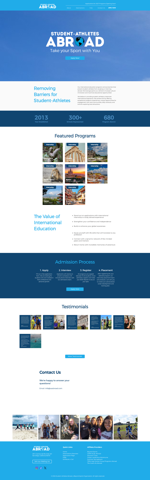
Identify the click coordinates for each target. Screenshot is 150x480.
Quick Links (67, 447)
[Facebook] (41, 468)
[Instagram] (36, 468)
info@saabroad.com (53, 388)
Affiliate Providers (94, 447)
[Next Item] (135, 427)
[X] (45, 468)
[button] (69, 8)
